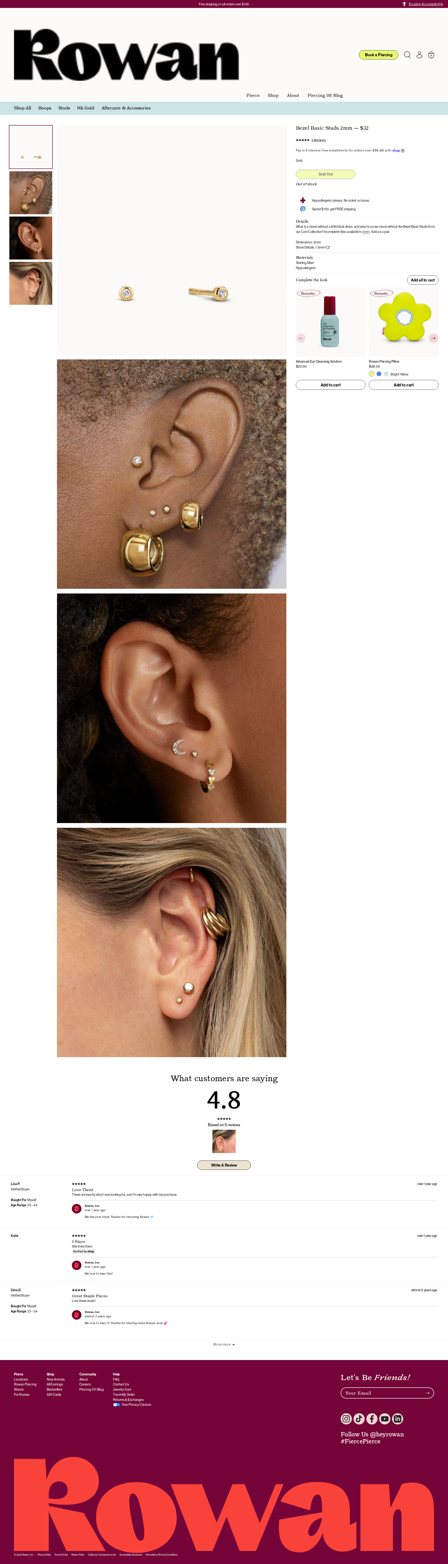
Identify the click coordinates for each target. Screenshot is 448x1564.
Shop (273, 95)
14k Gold (85, 108)
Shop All (22, 108)
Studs (64, 108)
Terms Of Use (61, 1554)
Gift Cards (54, 1394)
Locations (21, 1379)
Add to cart (331, 384)
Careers (85, 1384)
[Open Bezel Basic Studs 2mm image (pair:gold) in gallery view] (172, 240)
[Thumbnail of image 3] (30, 192)
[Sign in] (419, 55)
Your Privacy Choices (136, 1404)
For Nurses (21, 1394)
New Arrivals (55, 1379)
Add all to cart (423, 280)
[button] (311, 140)
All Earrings (55, 1384)
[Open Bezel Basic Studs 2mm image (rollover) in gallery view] (172, 474)
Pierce (252, 95)
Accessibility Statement (130, 1554)
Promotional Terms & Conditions (162, 1554)
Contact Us (121, 1384)
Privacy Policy (44, 1554)
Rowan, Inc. (28, 1554)
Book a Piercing (378, 55)
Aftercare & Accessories (126, 108)
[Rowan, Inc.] (126, 55)
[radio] (371, 374)
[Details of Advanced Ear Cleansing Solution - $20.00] (331, 328)
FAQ (116, 1379)
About (293, 95)
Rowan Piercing (25, 1384)
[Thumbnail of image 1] (31, 147)
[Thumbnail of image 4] (30, 238)
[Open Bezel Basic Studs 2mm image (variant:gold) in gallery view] (172, 708)
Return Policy (77, 1554)
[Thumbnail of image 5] (30, 283)
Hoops (44, 108)
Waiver (19, 1389)
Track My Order (124, 1394)
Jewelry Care (122, 1389)
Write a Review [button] (224, 1165)
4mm (366, 232)
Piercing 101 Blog (325, 95)
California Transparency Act (102, 1554)
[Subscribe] (428, 1393)
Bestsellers (54, 1389)
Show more (222, 1344)
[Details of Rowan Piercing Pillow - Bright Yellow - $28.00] (404, 328)
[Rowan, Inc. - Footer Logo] (224, 1505)
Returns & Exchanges (128, 1400)
